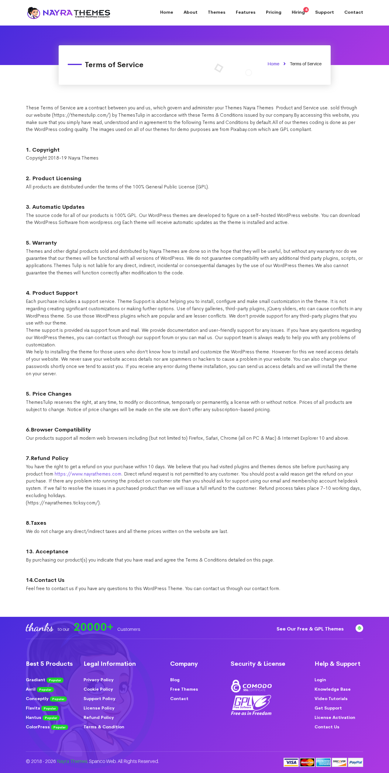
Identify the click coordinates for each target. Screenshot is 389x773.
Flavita (41, 708)
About (191, 12)
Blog (175, 679)
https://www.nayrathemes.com (87, 474)
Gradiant (43, 679)
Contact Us (327, 727)
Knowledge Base (333, 689)
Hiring (299, 11)
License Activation (335, 717)
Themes (216, 12)
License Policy (99, 708)
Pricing (273, 12)
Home (166, 12)
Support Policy (99, 698)
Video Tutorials (331, 698)
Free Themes (184, 689)
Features (246, 12)
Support (324, 12)
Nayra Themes (72, 761)
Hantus (41, 717)
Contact (353, 12)
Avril (38, 689)
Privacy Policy (99, 679)
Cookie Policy (98, 689)
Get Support (328, 708)
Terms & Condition (104, 727)
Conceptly (45, 698)
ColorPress (46, 727)
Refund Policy (99, 717)
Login (320, 679)
